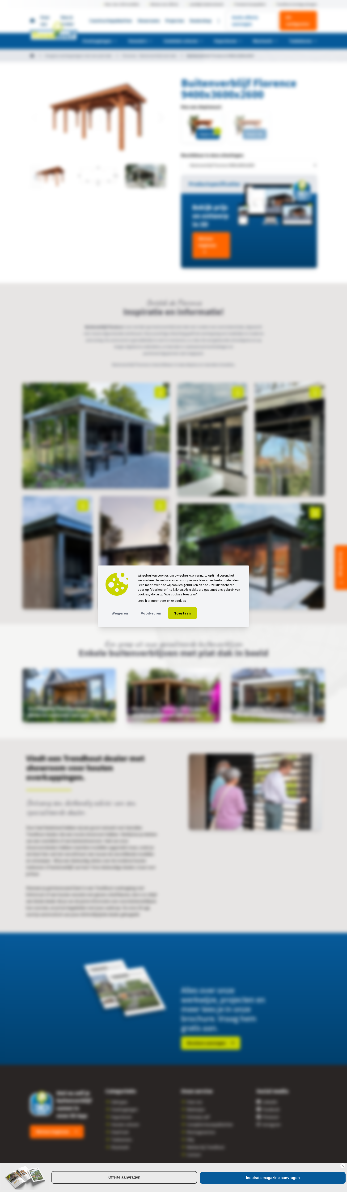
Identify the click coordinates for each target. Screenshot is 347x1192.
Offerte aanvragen (124, 1177)
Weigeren (120, 613)
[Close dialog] (342, 1165)
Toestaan (182, 613)
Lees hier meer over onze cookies (162, 600)
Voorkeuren (151, 613)
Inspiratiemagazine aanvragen (273, 1178)
